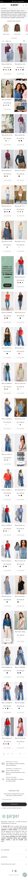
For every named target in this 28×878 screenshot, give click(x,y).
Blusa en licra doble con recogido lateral (20, 170)
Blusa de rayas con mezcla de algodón (7, 206)
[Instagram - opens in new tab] (15, 871)
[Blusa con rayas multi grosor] (20, 372)
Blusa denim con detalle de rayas (7, 241)
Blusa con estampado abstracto (7, 312)
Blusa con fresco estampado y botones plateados (20, 738)
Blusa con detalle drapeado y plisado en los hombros (7, 525)
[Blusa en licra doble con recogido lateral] (20, 159)
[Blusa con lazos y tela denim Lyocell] (20, 549)
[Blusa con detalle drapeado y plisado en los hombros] (7, 513)
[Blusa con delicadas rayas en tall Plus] (20, 655)
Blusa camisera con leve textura (20, 525)
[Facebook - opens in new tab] (12, 871)
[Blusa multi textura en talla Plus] (7, 88)
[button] (2, 5)
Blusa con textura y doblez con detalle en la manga (7, 561)
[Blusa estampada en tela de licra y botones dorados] (20, 478)
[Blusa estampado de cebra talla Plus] (7, 655)
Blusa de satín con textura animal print (7, 348)
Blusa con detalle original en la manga (7, 490)
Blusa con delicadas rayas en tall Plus (20, 667)
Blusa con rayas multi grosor (20, 383)
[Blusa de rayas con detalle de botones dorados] (7, 584)
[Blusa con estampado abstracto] (7, 301)
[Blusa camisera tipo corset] (20, 123)
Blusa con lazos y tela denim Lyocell (20, 561)
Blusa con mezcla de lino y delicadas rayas (7, 454)
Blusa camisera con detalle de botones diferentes (7, 170)
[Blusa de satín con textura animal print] (7, 336)
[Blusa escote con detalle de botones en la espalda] (7, 123)
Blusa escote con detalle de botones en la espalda (7, 135)
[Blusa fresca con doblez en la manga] (20, 230)
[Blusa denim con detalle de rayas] (7, 230)
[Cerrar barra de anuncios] (26, 1)
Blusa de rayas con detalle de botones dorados (7, 596)
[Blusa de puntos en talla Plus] (20, 265)
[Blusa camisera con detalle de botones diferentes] (7, 159)
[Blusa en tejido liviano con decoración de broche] (7, 52)
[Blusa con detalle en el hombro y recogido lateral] (7, 372)
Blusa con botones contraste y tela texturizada (7, 419)
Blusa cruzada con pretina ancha (7, 738)
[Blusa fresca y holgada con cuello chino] (20, 620)
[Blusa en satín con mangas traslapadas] (20, 336)
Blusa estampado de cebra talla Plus (7, 667)
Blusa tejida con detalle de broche (20, 64)
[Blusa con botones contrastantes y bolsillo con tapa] (20, 584)
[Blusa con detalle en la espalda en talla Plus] (7, 691)
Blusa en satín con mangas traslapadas (20, 348)
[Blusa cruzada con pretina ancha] (7, 726)
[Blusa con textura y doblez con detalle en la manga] (7, 549)
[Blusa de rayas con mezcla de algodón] (7, 194)
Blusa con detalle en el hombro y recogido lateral (7, 383)
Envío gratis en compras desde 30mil (14, 1)
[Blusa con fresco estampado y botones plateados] (20, 726)
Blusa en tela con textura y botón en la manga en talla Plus (20, 312)
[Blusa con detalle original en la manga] (7, 478)
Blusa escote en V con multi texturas (20, 206)
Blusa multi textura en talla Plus (7, 99)
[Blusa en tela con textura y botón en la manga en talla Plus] (20, 301)
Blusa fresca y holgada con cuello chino (20, 632)
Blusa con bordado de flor (20, 703)
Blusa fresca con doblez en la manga (20, 241)
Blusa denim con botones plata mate (20, 419)
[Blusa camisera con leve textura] (20, 513)
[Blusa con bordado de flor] (20, 691)
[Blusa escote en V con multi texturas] (20, 194)
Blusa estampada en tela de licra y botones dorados (20, 490)
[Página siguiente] (24, 754)
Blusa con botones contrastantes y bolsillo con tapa (20, 596)
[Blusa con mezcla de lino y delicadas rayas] (7, 443)
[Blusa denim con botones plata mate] (20, 407)
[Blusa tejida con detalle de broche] (20, 52)
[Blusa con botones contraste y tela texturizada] (7, 407)
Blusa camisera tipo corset (20, 135)
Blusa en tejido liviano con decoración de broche (7, 64)
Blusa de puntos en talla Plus (20, 277)
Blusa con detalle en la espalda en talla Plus (7, 703)
